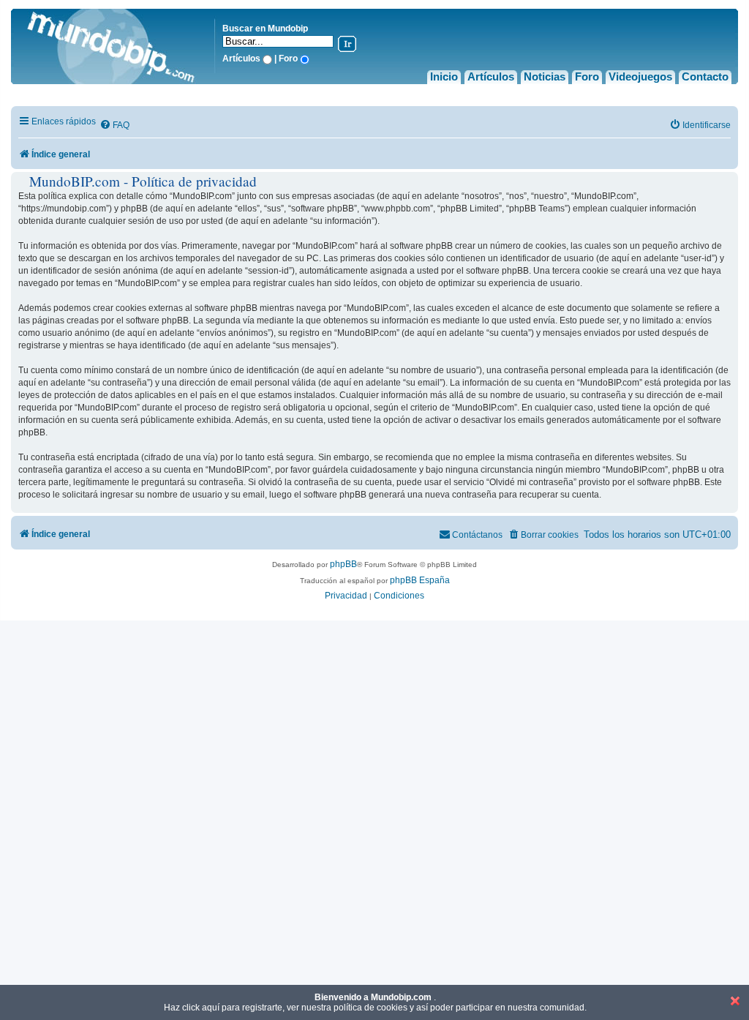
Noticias (544, 76)
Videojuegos (640, 76)
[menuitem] (114, 125)
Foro (587, 76)
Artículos (490, 76)
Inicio (444, 76)
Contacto (705, 76)
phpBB (343, 564)
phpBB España (420, 580)
